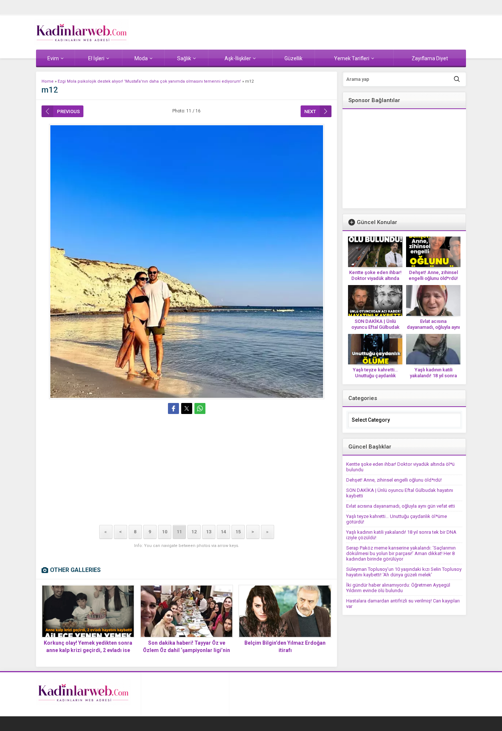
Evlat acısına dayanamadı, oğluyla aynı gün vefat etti (433, 327)
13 (208, 531)
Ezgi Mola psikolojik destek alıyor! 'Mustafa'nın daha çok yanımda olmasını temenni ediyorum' (149, 81)
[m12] (186, 261)
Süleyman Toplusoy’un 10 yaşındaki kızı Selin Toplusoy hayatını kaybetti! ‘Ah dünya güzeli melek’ (404, 571)
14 (223, 531)
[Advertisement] (186, 470)
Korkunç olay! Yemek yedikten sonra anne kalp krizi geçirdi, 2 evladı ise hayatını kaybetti (88, 650)
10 (164, 531)
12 (194, 531)
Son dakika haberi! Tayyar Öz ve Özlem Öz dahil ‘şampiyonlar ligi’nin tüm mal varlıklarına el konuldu (186, 650)
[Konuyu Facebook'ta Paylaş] (173, 408)
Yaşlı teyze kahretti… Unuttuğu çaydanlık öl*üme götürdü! (375, 375)
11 (179, 531)
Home (48, 81)
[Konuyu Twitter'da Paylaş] (186, 408)
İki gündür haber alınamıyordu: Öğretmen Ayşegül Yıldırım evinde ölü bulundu (398, 587)
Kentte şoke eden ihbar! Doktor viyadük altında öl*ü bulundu (375, 278)
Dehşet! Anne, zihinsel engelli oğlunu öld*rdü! (433, 275)
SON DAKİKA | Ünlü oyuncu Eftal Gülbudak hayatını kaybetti (375, 327)
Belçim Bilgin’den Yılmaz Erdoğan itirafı (285, 646)
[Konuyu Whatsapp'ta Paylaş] (199, 408)
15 (238, 531)
